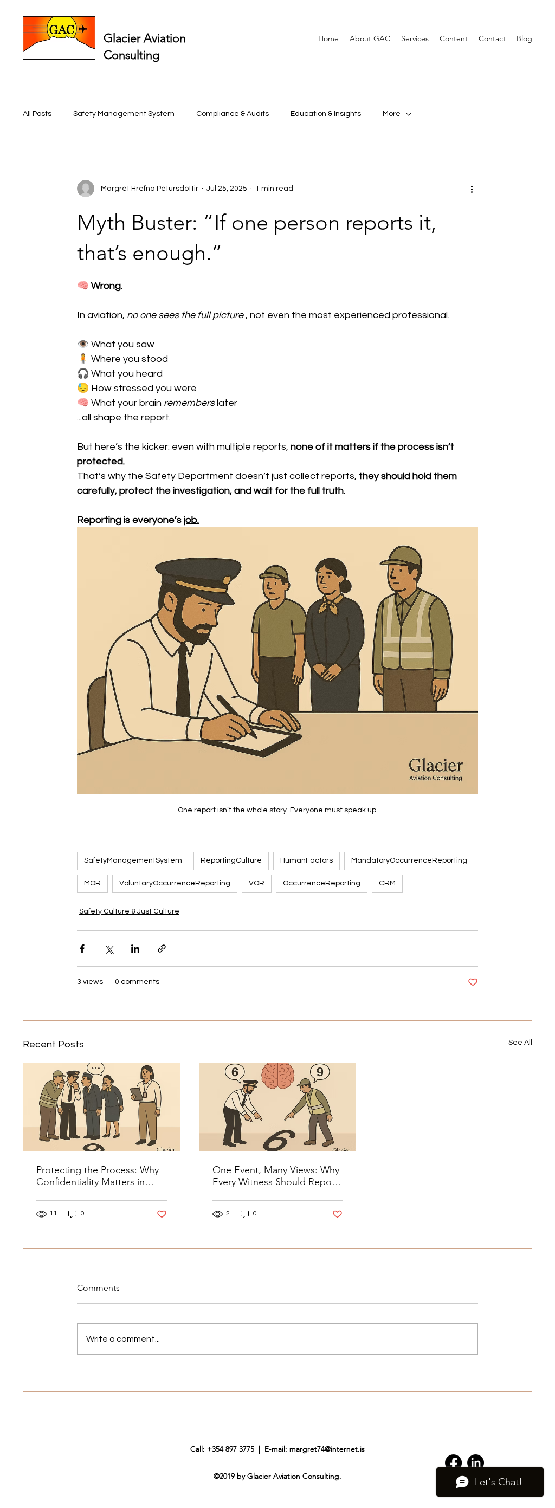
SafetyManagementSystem (133, 860)
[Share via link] (162, 948)
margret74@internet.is (327, 1449)
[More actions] (471, 188)
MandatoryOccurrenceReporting (409, 860)
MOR (92, 883)
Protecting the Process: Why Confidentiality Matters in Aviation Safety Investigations (99, 1176)
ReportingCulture (231, 860)
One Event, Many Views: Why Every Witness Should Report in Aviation (275, 1176)
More (392, 114)
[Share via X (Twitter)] (109, 948)
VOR (256, 883)
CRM (387, 883)
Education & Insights (326, 114)
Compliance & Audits (232, 114)
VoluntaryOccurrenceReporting (174, 883)
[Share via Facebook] (82, 948)
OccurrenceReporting (321, 883)
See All (520, 1042)
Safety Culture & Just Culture (129, 911)
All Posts (37, 114)
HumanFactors (306, 860)
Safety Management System (124, 114)
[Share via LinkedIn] (135, 948)
